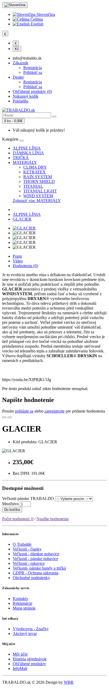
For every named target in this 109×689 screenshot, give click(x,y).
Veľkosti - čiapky (27, 549)
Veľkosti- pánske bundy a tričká (39, 568)
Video (18, 261)
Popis (17, 256)
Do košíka (12, 510)
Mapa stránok (24, 608)
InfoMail (20, 668)
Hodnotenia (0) (25, 265)
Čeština (36, 19)
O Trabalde (22, 544)
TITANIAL (33, 186)
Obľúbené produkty (29, 663)
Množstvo (10, 504)
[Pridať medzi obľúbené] (4, 417)
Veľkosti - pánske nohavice (35, 558)
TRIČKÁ (21, 157)
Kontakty (20, 598)
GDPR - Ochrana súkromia (35, 573)
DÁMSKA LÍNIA (28, 153)
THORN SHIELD (39, 181)
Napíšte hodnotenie (53, 519)
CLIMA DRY (35, 167)
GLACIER (22, 219)
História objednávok (30, 659)
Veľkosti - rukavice (29, 563)
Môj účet (20, 654)
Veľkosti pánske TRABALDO (28, 498)
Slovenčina (45, 14)
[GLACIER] (24, 228)
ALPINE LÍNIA (27, 148)
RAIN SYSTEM (37, 177)
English (36, 24)
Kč (17, 49)
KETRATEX (34, 172)
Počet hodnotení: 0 (17, 519)
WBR (69, 682)
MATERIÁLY (25, 162)
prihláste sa (24, 411)
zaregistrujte (54, 411)
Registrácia (32, 67)
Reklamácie (22, 603)
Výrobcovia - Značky (31, 629)
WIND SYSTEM (38, 196)
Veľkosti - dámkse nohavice (36, 554)
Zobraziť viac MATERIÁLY (37, 200)
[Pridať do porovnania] (9, 417)
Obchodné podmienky (31, 577)
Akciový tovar (25, 633)
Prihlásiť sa (32, 72)
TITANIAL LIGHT (40, 191)
